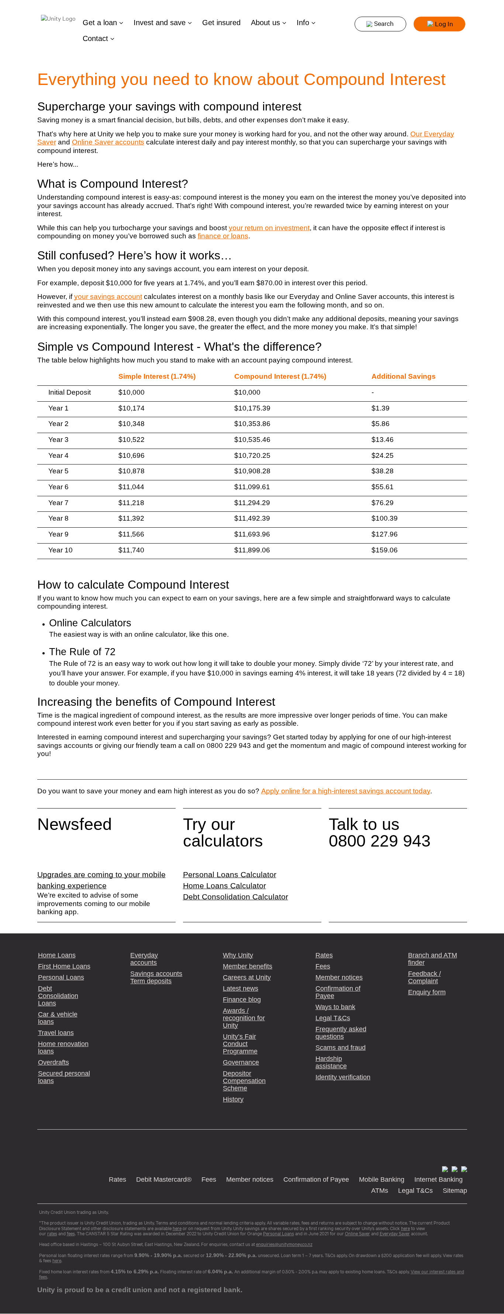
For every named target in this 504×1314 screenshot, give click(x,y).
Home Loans (57, 955)
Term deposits (151, 981)
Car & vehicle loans (57, 1018)
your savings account (108, 296)
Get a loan (101, 22)
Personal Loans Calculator (229, 874)
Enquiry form (427, 992)
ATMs (379, 1190)
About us (266, 22)
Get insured (221, 22)
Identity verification (342, 1077)
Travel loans (56, 1032)
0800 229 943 (380, 840)
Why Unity (238, 955)
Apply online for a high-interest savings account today (345, 791)
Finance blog (242, 999)
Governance (241, 1062)
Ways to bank (335, 1007)
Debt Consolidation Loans (58, 996)
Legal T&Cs (332, 1018)
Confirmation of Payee (337, 992)
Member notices (339, 977)
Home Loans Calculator (224, 885)
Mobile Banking (381, 1179)
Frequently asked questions (340, 1032)
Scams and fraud (340, 1047)
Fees (322, 966)
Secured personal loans (64, 1077)
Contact (96, 38)
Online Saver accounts (108, 142)
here (56, 1260)
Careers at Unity (247, 977)
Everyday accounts (144, 959)
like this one (208, 634)
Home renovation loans (63, 1047)
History (233, 1099)
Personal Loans (61, 977)
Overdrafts (53, 1062)
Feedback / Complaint (424, 977)
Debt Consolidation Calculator (235, 896)
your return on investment (269, 228)
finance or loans (223, 236)
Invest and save (161, 22)
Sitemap (455, 1190)
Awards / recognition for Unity (244, 1018)
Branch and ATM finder (432, 959)
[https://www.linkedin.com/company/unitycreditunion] (463, 1168)
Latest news (240, 988)
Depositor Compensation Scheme (244, 1081)
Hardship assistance (331, 1062)
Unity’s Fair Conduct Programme (240, 1044)
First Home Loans (64, 966)
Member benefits (247, 966)
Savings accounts (156, 973)
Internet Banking (438, 1179)
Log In (444, 23)
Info (304, 22)
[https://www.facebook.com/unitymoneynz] (443, 1168)
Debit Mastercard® (163, 1179)
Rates (324, 955)
